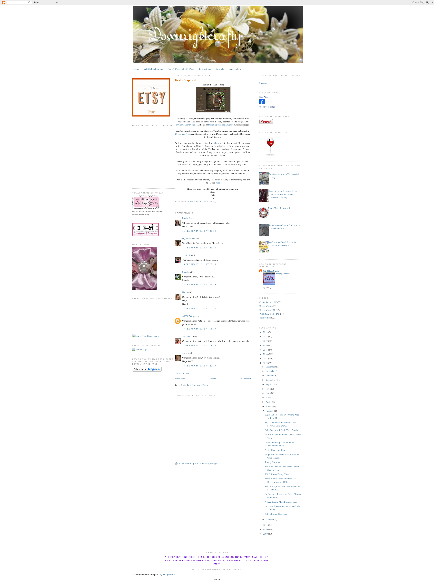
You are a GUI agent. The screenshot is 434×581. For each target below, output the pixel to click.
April (268, 401)
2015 (265, 349)
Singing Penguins (283, 273)
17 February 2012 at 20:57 (199, 365)
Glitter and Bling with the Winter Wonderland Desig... (280, 444)
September (271, 379)
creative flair (265, 317)
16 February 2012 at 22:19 (199, 264)
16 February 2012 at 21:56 (199, 247)
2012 (265, 362)
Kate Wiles (263, 97)
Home (136, 68)
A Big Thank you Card (275, 449)
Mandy (185, 272)
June (268, 393)
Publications (205, 68)
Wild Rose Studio (271, 270)
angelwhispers (188, 238)
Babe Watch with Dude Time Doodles (282, 430)
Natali (185, 292)
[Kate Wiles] (262, 103)
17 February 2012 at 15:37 (199, 328)
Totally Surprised (273, 462)
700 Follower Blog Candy (277, 513)
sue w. (185, 353)
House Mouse (265, 306)
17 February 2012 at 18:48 (199, 345)
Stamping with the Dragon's (220, 124)
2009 (265, 533)
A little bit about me (153, 68)
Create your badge (267, 107)
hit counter (264, 83)
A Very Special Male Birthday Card (281, 501)
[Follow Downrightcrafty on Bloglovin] (147, 370)
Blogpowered (169, 574)
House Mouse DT (267, 310)
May (268, 397)
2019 (265, 332)
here (217, 142)
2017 (265, 340)
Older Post (246, 378)
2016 (265, 345)
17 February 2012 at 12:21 (199, 308)
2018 (265, 336)
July (268, 388)
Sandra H (186, 255)
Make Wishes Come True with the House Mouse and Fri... (280, 480)
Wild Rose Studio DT (269, 313)
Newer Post (180, 378)
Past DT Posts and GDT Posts (181, 68)
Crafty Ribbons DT (268, 302)
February (270, 410)
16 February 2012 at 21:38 (199, 230)
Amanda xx (187, 336)
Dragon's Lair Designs (186, 124)
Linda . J (186, 218)
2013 (265, 358)
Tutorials (220, 68)
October (269, 375)
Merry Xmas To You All (279, 208)
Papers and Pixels (183, 133)
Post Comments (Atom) (197, 384)
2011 (265, 524)
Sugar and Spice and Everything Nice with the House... (282, 416)
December (270, 366)
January (269, 519)
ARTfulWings (188, 316)
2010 (265, 529)
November (271, 371)
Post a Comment (182, 373)
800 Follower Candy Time (277, 474)
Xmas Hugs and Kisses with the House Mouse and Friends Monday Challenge (282, 194)
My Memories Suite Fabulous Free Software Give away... (280, 424)
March (269, 406)
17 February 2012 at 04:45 (199, 284)
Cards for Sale (235, 68)
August (269, 384)
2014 (265, 354)
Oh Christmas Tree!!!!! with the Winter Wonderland (282, 244)
